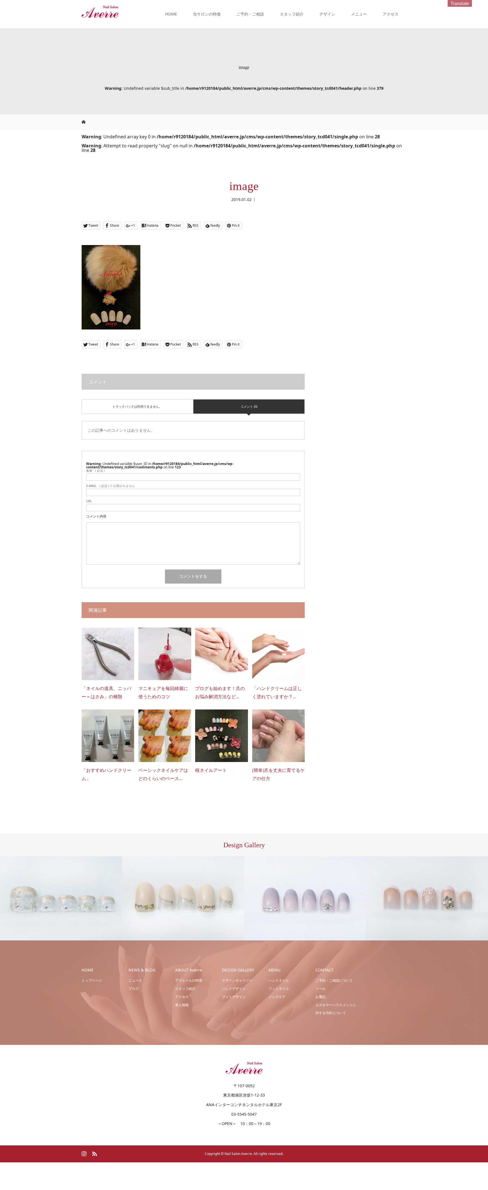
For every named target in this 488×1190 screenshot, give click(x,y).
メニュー (359, 14)
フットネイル (279, 988)
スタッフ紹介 (292, 14)
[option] (61, 898)
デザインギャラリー (237, 980)
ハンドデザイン (234, 988)
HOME (171, 14)
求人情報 (182, 1005)
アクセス (390, 14)
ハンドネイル (279, 980)
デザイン (327, 14)
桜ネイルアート (211, 770)
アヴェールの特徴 (188, 980)
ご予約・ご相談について (334, 980)
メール (320, 988)
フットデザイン (234, 996)
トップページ (92, 980)
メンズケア (277, 996)
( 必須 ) (95, 470)
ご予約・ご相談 (250, 14)
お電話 (320, 996)
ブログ (133, 988)
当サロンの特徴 (207, 14)
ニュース (135, 980)
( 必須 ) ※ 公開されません (110, 485)
